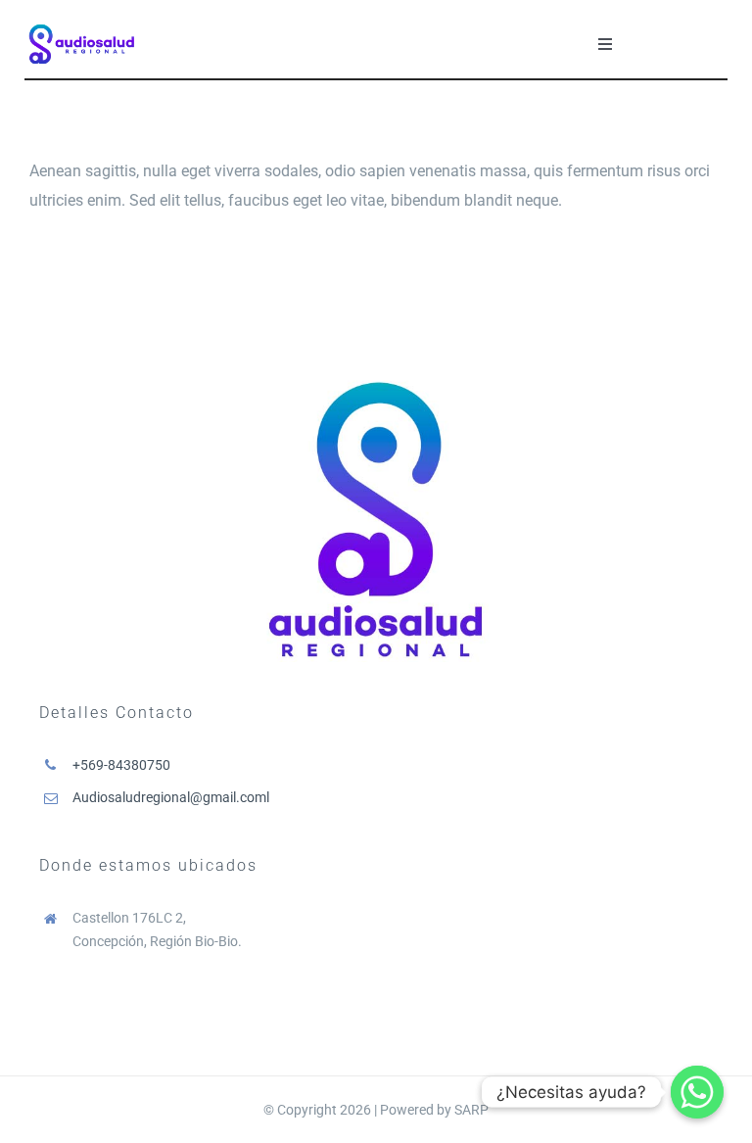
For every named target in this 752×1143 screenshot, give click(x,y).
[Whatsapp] (697, 1092)
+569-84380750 (121, 765)
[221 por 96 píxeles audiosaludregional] (82, 25)
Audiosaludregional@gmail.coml (170, 797)
